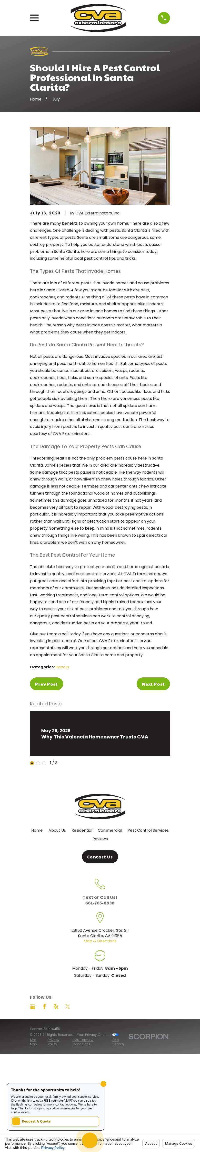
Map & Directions (100, 941)
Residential (81, 830)
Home (37, 830)
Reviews (100, 839)
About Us (57, 830)
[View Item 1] (32, 763)
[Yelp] (56, 1006)
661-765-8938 (100, 903)
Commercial (110, 830)
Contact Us (100, 857)
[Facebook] (44, 1006)
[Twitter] (67, 1006)
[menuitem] (36, 1042)
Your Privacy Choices (94, 1034)
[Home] (98, 18)
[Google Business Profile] (32, 1006)
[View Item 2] (38, 763)
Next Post (153, 684)
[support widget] (90, 1140)
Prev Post (46, 684)
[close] (103, 1084)
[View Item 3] (44, 763)
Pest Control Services (148, 830)
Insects (62, 667)
